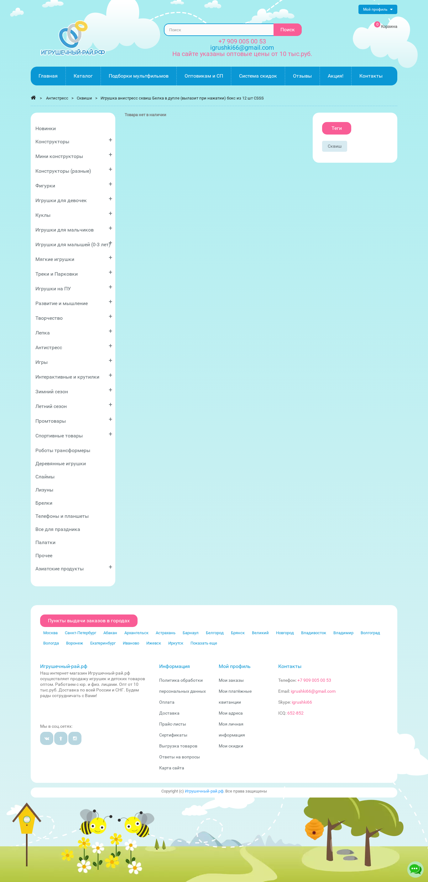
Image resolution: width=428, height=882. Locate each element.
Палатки (45, 542)
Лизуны (44, 490)
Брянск (238, 633)
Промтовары (73, 420)
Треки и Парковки (73, 272)
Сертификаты (173, 734)
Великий (260, 633)
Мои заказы (231, 680)
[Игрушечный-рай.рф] (73, 38)
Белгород (215, 633)
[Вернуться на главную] (33, 97)
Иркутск (175, 643)
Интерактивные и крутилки (73, 375)
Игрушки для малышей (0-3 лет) (73, 243)
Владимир (343, 633)
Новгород (285, 633)
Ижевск (153, 643)
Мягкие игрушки (73, 258)
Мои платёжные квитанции (235, 697)
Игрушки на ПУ (73, 287)
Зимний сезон (73, 390)
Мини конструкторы (73, 155)
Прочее (43, 555)
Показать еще (204, 643)
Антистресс (73, 346)
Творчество (73, 317)
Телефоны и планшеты (62, 516)
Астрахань (165, 633)
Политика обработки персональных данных (182, 686)
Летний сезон (73, 405)
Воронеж (74, 643)
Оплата (167, 702)
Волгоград (370, 633)
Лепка (73, 331)
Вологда (51, 643)
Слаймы (45, 477)
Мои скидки (231, 745)
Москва (50, 633)
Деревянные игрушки (60, 463)
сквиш (335, 146)
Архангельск (136, 633)
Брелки (43, 503)
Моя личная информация (232, 729)
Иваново (131, 643)
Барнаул (191, 633)
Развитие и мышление (73, 302)
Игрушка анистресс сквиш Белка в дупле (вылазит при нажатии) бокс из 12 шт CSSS (182, 98)
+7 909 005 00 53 (242, 41)
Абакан (110, 633)
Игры (73, 361)
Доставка (169, 713)
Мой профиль (235, 666)
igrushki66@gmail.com (313, 691)
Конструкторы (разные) (73, 170)
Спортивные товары (73, 434)
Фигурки (73, 184)
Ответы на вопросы (179, 756)
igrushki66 (302, 702)
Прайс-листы (172, 724)
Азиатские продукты (73, 567)
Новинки (45, 128)
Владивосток (313, 633)
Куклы (73, 214)
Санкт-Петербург (80, 633)
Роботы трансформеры (62, 450)
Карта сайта (171, 767)
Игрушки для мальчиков (73, 228)
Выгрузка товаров (178, 745)
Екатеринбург (103, 643)
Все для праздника (57, 529)
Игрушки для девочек (73, 199)
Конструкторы (73, 140)
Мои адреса (231, 713)
